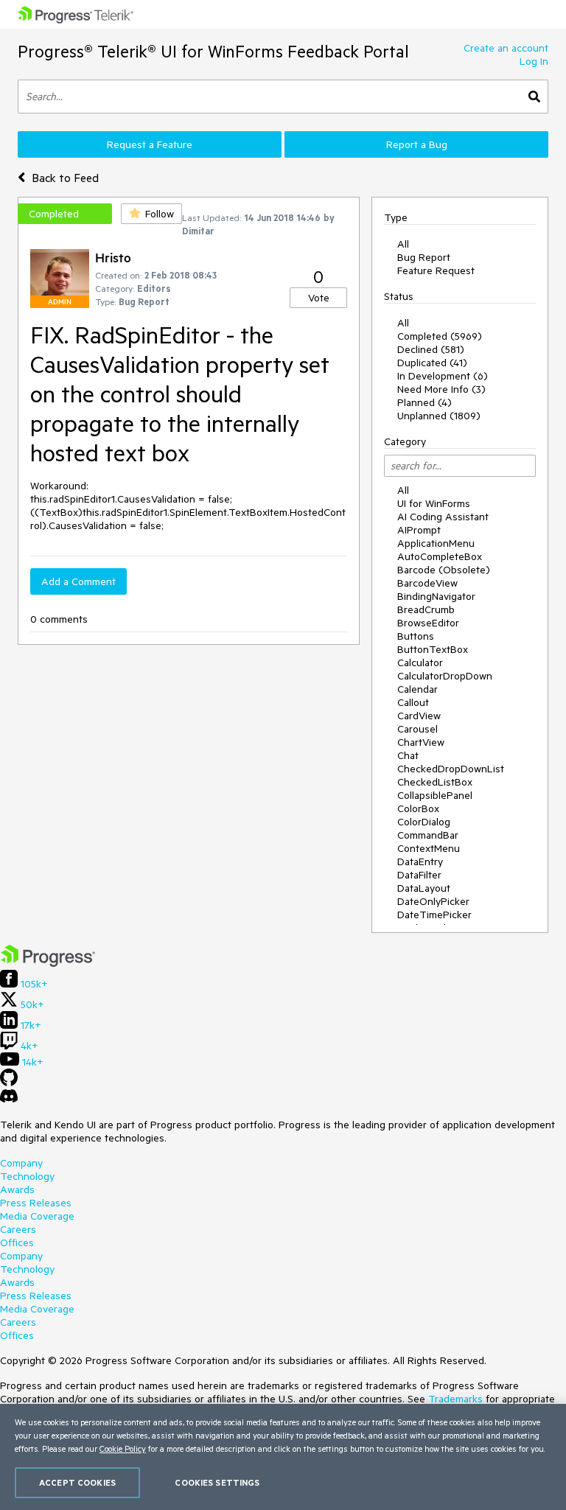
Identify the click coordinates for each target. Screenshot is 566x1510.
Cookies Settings (217, 1482)
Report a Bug (416, 144)
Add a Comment (78, 581)
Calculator (420, 662)
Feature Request (436, 270)
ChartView (420, 742)
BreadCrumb (426, 609)
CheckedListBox (434, 782)
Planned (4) (424, 402)
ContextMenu (428, 848)
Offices (17, 1242)
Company (21, 1163)
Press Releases (35, 1202)
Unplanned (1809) (439, 415)
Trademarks (455, 1398)
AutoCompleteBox (439, 556)
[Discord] (9, 1099)
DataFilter (419, 874)
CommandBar (427, 835)
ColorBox (418, 808)
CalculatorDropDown (444, 675)
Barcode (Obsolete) (443, 569)
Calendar (417, 689)
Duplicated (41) (432, 362)
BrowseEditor (428, 622)
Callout (413, 702)
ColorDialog (423, 821)
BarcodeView (427, 583)
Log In (534, 61)
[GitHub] (9, 1082)
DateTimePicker (434, 914)
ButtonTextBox (432, 649)
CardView (419, 715)
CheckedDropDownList (450, 768)
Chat (408, 755)
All (403, 244)
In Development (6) (442, 375)
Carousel (417, 728)
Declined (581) (430, 349)
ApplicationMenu (436, 543)
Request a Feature (149, 144)
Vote (318, 297)
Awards (17, 1189)
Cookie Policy (122, 1448)
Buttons (415, 636)
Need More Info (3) (441, 389)
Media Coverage (37, 1216)
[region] (283, 1457)
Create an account (506, 48)
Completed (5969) (439, 336)
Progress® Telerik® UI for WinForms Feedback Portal (213, 51)
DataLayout (423, 888)
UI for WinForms (433, 503)
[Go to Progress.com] (48, 963)
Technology (27, 1176)
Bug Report (423, 257)
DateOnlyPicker (433, 901)
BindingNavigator (436, 596)
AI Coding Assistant (443, 516)
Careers (18, 1229)
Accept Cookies (77, 1482)
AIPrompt (419, 529)
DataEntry (420, 861)
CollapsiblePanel (434, 795)
